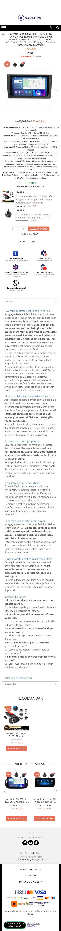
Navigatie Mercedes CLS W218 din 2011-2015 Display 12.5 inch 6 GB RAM (45, 800)
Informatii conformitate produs (18, 677)
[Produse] (4, 28)
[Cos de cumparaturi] (51, 28)
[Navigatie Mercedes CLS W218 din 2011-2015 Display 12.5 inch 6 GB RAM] (44, 783)
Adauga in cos (38, 228)
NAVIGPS (30, 52)
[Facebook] (25, 842)
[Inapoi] (2, 35)
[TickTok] (36, 842)
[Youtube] (30, 842)
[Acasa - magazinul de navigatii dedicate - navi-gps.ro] (30, 18)
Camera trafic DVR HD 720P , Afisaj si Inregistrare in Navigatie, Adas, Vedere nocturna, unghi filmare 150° (16, 734)
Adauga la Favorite (29, 241)
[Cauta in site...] (57, 28)
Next (56, 92)
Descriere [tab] (9, 301)
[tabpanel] (30, 88)
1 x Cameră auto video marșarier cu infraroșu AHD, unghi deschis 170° (33, 216)
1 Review (37, 56)
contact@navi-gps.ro (32, 859)
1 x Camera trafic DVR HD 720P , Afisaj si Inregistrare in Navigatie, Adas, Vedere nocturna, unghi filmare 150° (36, 199)
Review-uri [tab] (10, 684)
